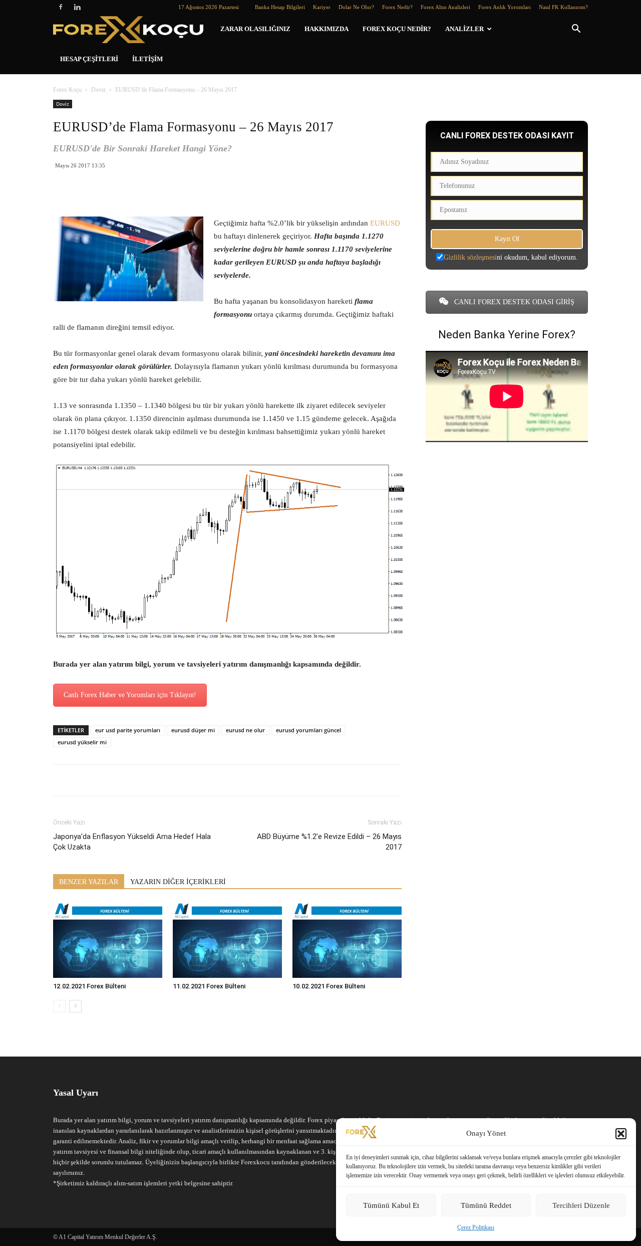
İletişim (147, 59)
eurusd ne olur (245, 730)
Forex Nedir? (397, 7)
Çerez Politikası (475, 1227)
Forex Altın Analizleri (445, 7)
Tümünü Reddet (486, 1205)
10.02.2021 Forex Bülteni (328, 986)
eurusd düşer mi (193, 730)
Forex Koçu (67, 89)
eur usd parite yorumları (127, 730)
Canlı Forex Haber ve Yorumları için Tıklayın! (130, 695)
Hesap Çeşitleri (89, 59)
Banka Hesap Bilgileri (280, 7)
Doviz (98, 89)
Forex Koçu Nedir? (397, 29)
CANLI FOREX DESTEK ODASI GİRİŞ (513, 302)
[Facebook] (60, 7)
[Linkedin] (77, 7)
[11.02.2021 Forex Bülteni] (227, 940)
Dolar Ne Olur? (356, 7)
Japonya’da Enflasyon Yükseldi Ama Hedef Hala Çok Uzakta (132, 842)
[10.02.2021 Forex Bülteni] (347, 940)
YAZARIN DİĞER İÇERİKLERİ (178, 882)
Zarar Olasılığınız (255, 29)
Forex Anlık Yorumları (504, 7)
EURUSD (385, 223)
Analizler (464, 29)
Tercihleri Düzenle (581, 1205)
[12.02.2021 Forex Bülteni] (107, 940)
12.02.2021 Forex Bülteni (89, 986)
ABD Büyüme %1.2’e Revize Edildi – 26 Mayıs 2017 (329, 842)
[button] (621, 1134)
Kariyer (322, 7)
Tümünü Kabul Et (391, 1205)
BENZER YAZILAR (88, 882)
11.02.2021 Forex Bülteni (209, 986)
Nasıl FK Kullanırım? (563, 7)
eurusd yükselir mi (82, 742)
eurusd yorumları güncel (308, 730)
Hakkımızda (326, 29)
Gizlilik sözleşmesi (470, 257)
